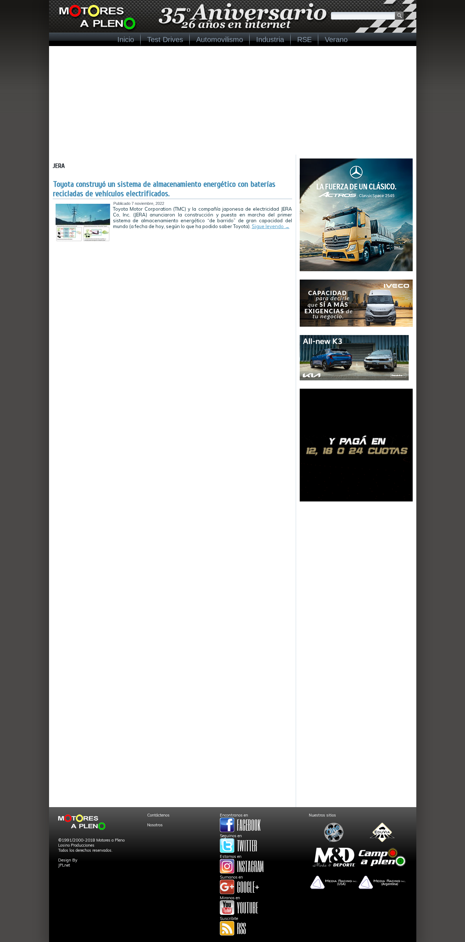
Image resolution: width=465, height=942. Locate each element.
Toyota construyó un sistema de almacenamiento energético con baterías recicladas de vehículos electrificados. (164, 188)
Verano (336, 40)
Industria (270, 40)
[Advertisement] (232, 100)
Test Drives (165, 40)
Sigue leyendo (271, 226)
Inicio (125, 40)
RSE (304, 40)
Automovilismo (219, 40)
